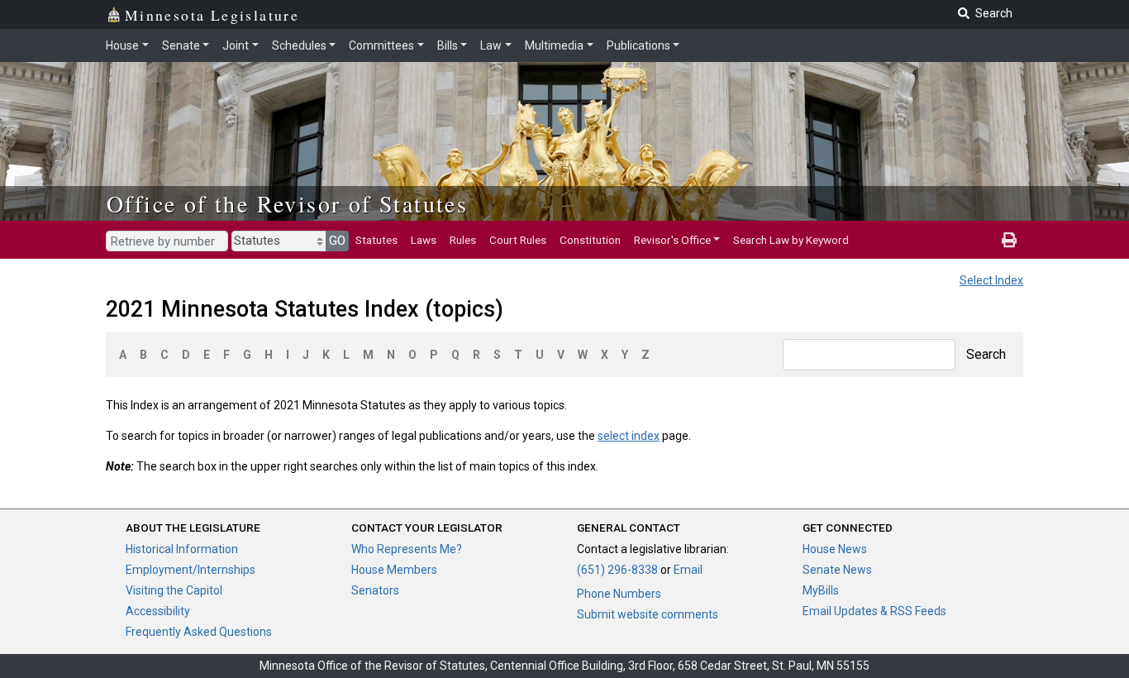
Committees (381, 45)
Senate (181, 45)
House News (835, 549)
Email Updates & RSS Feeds (874, 611)
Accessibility (158, 611)
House (122, 45)
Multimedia (554, 45)
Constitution (590, 239)
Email (688, 569)
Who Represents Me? (406, 549)
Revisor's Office (672, 239)
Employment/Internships (190, 569)
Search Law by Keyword (791, 239)
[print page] (1009, 239)
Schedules (299, 45)
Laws (423, 239)
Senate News (837, 569)
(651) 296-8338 (617, 569)
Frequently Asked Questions (199, 631)
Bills (447, 45)
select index (629, 435)
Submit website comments (647, 614)
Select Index (991, 280)
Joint (235, 45)
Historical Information (182, 549)
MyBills (821, 590)
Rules (463, 239)
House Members (394, 569)
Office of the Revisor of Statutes (287, 203)
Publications (638, 45)
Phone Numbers (619, 593)
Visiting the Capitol (174, 590)
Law (491, 45)
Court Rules (517, 239)
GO (337, 240)
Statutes (376, 239)
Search (986, 354)
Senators (375, 590)
